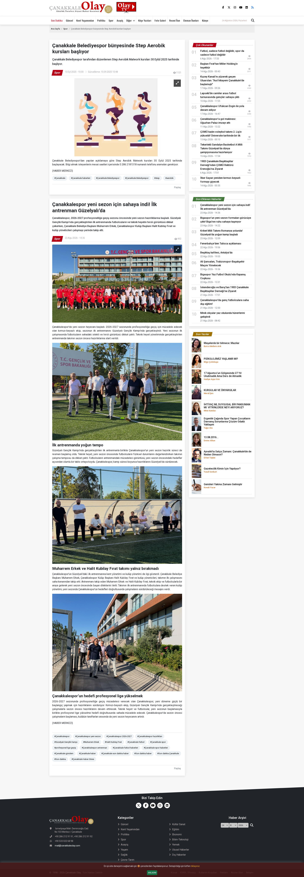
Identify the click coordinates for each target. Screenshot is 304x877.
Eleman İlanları (191, 20)
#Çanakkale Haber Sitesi (83, 759)
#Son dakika (60, 759)
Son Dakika (57, 20)
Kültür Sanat (178, 824)
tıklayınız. (195, 866)
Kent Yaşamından (85, 20)
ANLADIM (152, 873)
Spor (111, 20)
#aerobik (169, 178)
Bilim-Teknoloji (180, 839)
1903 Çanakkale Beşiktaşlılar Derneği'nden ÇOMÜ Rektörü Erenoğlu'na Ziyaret (216, 165)
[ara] (252, 825)
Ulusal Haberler (180, 849)
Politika (101, 20)
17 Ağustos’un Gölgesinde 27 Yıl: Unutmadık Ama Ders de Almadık (223, 376)
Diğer (129, 20)
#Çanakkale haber (87, 753)
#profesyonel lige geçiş (65, 748)
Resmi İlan (174, 20)
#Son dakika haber (143, 753)
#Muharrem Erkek (91, 742)
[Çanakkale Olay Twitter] (137, 805)
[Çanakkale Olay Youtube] (152, 805)
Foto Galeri (160, 20)
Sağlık (124, 854)
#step (157, 178)
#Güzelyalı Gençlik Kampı (65, 742)
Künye (205, 20)
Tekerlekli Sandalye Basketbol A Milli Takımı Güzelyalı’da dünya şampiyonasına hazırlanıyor (221, 148)
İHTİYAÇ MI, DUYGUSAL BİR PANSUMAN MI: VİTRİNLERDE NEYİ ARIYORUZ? (227, 407)
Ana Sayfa (55, 29)
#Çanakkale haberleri (80, 178)
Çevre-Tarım (127, 859)
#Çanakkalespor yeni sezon (88, 736)
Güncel (69, 20)
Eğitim (175, 829)
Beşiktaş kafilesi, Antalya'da (216, 252)
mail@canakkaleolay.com (67, 845)
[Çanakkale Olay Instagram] (159, 805)
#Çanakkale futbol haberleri (125, 748)
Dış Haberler (179, 854)
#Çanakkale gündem (63, 753)
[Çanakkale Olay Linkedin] (166, 805)
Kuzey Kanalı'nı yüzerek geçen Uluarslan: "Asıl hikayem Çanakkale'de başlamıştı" (222, 80)
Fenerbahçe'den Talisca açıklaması (220, 243)
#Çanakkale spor (158, 742)
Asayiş (120, 20)
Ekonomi (177, 834)
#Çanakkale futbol (135, 742)
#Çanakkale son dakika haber (115, 753)
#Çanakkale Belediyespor (107, 178)
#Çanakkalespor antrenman (94, 748)
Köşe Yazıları (144, 20)
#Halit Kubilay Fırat (113, 742)
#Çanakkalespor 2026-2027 (119, 736)
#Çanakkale (59, 178)
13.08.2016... (211, 439)
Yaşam (124, 849)
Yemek (176, 844)
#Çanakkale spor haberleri (156, 748)
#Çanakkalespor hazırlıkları (149, 736)
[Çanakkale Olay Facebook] (145, 805)
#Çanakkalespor (62, 736)
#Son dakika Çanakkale (168, 753)
